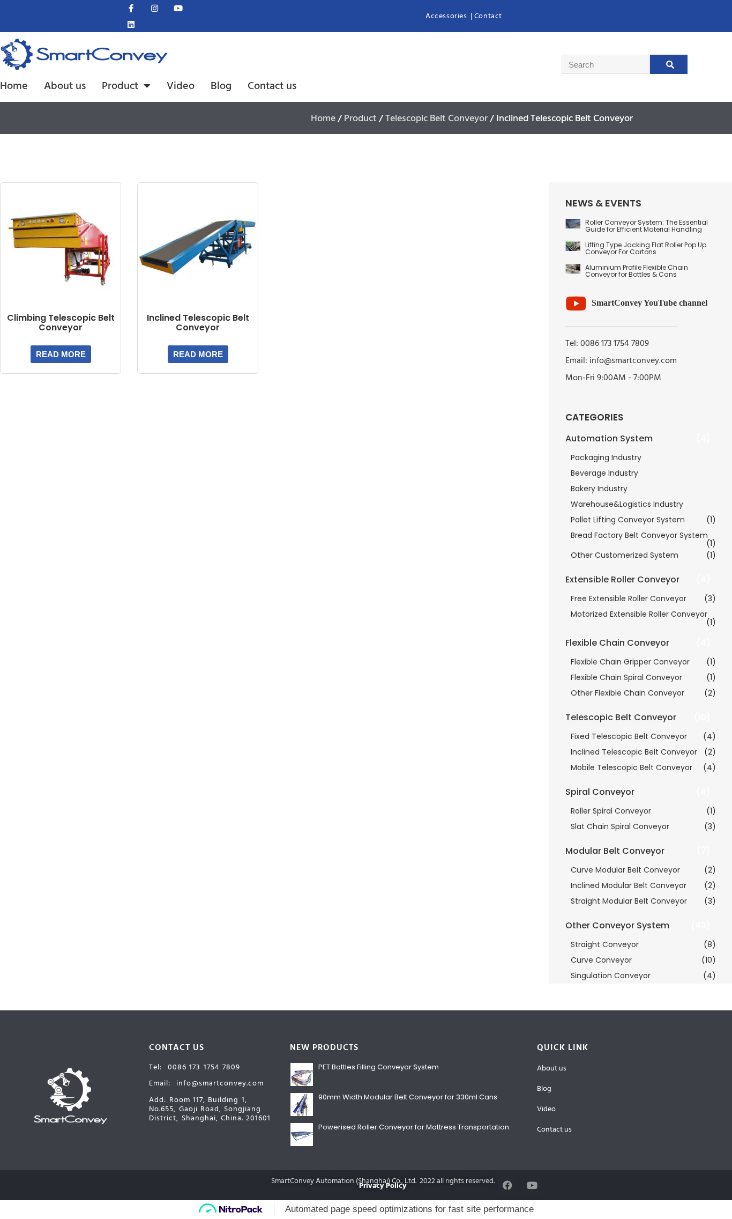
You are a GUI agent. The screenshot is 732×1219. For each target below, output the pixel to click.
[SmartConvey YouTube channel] (575, 303)
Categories (594, 417)
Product (120, 85)
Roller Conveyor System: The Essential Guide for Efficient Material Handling (646, 226)
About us (65, 85)
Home (14, 85)
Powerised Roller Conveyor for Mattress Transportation (413, 1127)
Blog (221, 85)
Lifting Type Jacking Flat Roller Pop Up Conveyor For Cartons (645, 248)
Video (181, 85)
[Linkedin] (131, 24)
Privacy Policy (382, 1185)
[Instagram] (154, 8)
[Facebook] (507, 1185)
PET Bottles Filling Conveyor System (378, 1067)
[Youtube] (178, 8)
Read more (61, 354)
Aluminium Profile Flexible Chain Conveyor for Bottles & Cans (636, 271)
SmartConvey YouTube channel (649, 302)
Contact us (272, 85)
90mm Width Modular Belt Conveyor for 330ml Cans (407, 1097)
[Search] (669, 64)
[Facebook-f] (131, 8)
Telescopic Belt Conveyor (436, 118)
